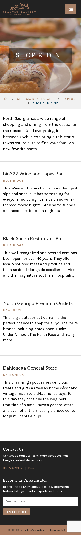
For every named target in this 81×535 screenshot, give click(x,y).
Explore (70, 99)
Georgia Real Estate (35, 99)
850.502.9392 (12, 468)
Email (32, 468)
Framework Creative (61, 529)
